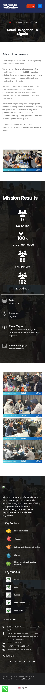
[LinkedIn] (25, 662)
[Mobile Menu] (40, 6)
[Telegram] (34, 662)
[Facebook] (11, 662)
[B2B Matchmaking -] (10, 6)
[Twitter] (16, 662)
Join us (31, 6)
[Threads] (29, 662)
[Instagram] (20, 662)
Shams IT (26, 679)
